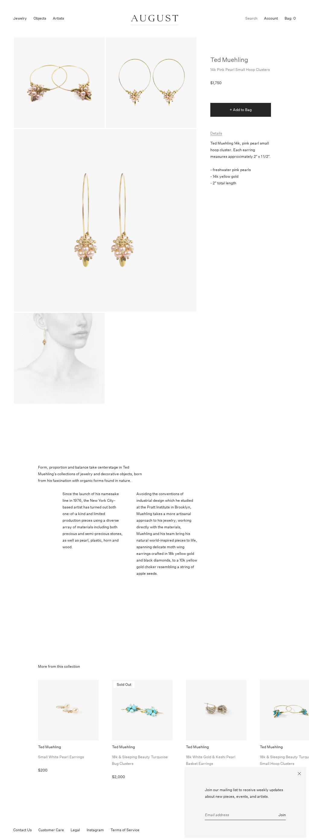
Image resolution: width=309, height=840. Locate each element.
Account (271, 18)
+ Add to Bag (241, 109)
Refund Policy (157, 829)
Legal (75, 829)
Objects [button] (39, 18)
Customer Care (51, 829)
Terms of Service (124, 829)
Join (282, 814)
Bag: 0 (290, 18)
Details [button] (216, 133)
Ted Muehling (229, 59)
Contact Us (22, 829)
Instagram (95, 829)
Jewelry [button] (20, 18)
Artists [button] (58, 18)
